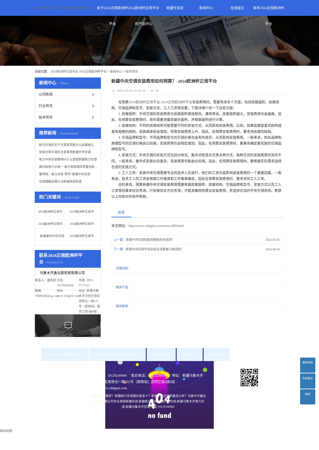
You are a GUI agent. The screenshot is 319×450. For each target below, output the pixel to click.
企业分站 (153, 446)
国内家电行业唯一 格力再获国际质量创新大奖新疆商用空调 (68, 166)
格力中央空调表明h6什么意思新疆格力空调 (68, 159)
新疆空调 (197, 433)
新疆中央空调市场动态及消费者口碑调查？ (155, 249)
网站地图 (168, 446)
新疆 (138, 440)
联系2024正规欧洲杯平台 (268, 11)
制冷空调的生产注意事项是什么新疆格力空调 (68, 144)
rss (177, 446)
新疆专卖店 (175, 8)
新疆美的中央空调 (52, 236)
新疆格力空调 (213, 433)
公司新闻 (46, 94)
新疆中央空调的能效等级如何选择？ (150, 239)
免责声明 (194, 440)
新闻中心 (206, 8)
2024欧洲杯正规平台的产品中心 (143, 11)
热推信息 (139, 446)
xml (184, 446)
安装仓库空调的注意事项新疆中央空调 (65, 152)
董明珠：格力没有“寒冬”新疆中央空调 (64, 174)
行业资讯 (46, 106)
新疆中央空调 (232, 433)
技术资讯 (132, 71)
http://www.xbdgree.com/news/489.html (156, 226)
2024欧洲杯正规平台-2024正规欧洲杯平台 (62, 8)
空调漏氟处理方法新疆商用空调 (60, 181)
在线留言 (237, 8)
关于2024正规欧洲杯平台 (112, 11)
